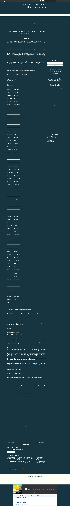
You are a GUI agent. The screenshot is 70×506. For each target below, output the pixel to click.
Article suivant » (42, 442)
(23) (51, 137)
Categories (24, 36)
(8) (49, 140)
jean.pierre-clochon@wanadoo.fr (24, 393)
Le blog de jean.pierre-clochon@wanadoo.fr (35, 5)
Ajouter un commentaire (15, 469)
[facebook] (40, 0)
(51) (50, 136)
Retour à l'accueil (26, 444)
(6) (51, 141)
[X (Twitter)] (42, 0)
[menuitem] (14, 15)
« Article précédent (10, 442)
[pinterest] (43, 0)
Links (48, 130)
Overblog (40, 476)
